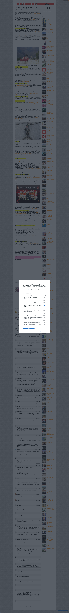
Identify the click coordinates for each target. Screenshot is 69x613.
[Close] (48, 282)
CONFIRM (28, 328)
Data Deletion (30, 331)
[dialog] (34, 306)
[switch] (44, 297)
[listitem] (34, 295)
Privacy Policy (39, 331)
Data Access (34, 331)
